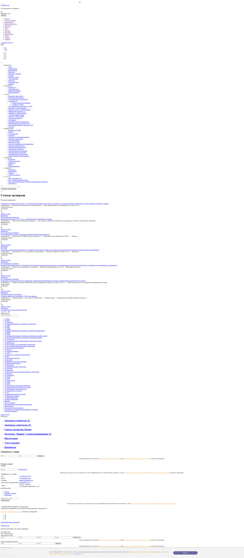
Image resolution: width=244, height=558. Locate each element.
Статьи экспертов (14, 161)
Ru (5, 48)
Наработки (11, 163)
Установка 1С (12, 101)
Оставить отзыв (13, 82)
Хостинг (11, 127)
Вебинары (11, 159)
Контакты (11, 80)
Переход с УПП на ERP (16, 116)
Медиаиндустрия (14, 142)
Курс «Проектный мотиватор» (18, 180)
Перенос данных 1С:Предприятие (19, 110)
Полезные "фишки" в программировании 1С (28, 434)
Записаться (77, 537)
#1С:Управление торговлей (10, 217)
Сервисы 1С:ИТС (18, 104)
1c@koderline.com (25, 478)
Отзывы (11, 75)
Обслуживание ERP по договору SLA (20, 125)
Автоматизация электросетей (17, 154)
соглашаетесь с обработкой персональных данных (148, 552)
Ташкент (7, 39)
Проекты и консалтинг (15, 96)
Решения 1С (12, 87)
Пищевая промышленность (17, 147)
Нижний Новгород (11, 24)
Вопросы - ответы (10, 493)
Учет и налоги (12, 443)
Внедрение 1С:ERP (14, 130)
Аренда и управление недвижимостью (21, 144)
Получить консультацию (9, 189)
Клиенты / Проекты (14, 74)
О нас (10, 67)
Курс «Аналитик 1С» (15, 178)
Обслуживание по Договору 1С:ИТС (20, 106)
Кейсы (10, 164)
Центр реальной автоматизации (18, 156)
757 (9, 311)
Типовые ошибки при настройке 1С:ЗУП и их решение (19, 296)
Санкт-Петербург (10, 20)
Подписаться (23, 469)
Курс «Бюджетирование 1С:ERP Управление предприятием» (28, 182)
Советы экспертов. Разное (18, 429)
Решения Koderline (14, 91)
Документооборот (14, 140)
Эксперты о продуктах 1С (18, 425)
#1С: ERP (4, 248)
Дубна (7, 36)
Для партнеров (13, 79)
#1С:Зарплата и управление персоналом (14, 310)
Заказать (58, 543)
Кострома (8, 32)
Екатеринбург (9, 22)
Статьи (7, 491)
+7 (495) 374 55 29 (6, 42)
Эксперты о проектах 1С (17, 420)
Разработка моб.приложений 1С (18, 122)
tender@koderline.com (26, 480)
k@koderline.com (24, 482)
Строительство (13, 134)
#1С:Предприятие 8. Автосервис (11, 294)
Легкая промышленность (16, 146)
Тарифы (11, 173)
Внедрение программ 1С (16, 98)
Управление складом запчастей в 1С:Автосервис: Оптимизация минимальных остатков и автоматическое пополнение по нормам (43, 281)
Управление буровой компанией (18, 137)
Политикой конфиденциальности (109, 458)
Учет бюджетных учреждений (18, 99)
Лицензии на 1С (13, 89)
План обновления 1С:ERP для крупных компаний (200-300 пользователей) (25, 234)
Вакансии (11, 72)
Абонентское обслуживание (21, 103)
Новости (11, 84)
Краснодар (8, 25)
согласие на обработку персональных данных (137, 458)
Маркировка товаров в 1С (16, 111)
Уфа (6, 29)
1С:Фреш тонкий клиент (16, 115)
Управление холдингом (16, 149)
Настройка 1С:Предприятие (17, 108)
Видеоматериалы (14, 166)
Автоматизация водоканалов (17, 151)
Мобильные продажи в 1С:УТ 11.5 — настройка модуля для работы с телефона (26, 219)
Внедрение (12, 170)
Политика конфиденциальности (11, 511)
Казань (7, 27)
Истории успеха (13, 77)
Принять (185, 553)
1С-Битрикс (12, 120)
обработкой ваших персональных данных (157, 472)
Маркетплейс (12, 171)
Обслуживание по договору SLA (19, 123)
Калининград (9, 34)
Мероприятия (12, 70)
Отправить (41, 456)
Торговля (11, 135)
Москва (7, 19)
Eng (6, 49)
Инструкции (11, 438)
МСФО (10, 132)
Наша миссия (12, 68)
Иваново (7, 31)
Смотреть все (5, 414)
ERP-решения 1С (14, 92)
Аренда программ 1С (15, 118)
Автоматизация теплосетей (17, 152)
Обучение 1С (12, 183)
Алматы (7, 37)
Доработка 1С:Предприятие (17, 113)
